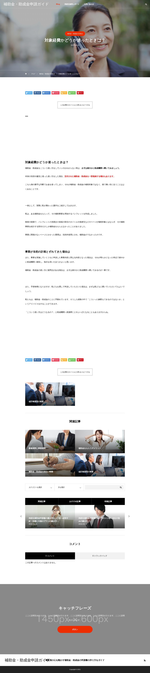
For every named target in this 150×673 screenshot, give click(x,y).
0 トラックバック (100, 556)
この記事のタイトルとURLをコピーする (75, 105)
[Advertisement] (75, 138)
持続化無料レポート (72, 4)
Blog (58, 4)
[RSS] (145, 660)
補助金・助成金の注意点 (75, 34)
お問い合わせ (89, 4)
